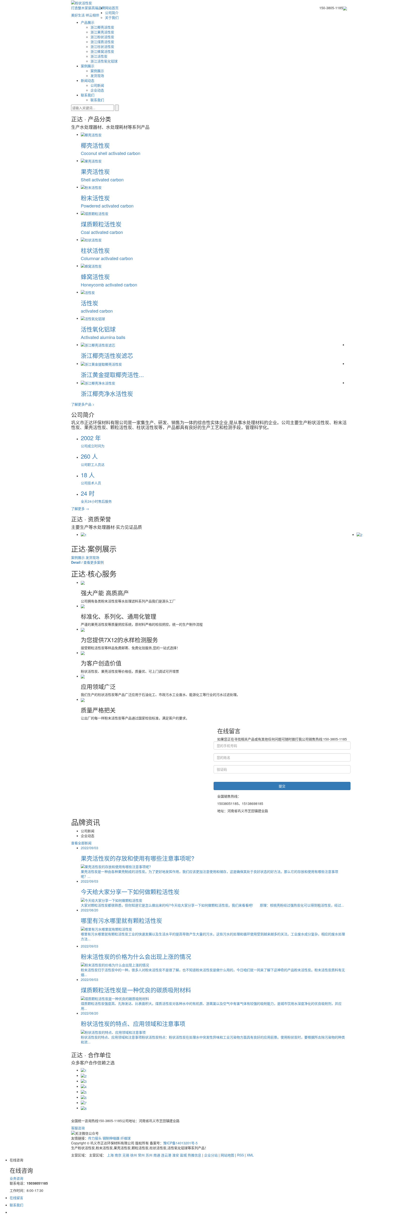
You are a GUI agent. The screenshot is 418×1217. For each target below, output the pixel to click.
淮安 (175, 1155)
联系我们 (87, 94)
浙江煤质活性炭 (102, 41)
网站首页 (112, 7)
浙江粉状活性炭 (102, 36)
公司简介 (112, 12)
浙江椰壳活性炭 (102, 27)
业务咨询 (16, 1178)
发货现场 (97, 75)
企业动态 (97, 90)
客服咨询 (78, 1127)
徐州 (133, 1155)
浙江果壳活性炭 (102, 32)
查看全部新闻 (81, 842)
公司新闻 (97, 85)
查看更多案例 (87, 562)
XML (250, 1155)
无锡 (125, 1155)
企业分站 (211, 1155)
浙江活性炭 (98, 56)
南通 (156, 1155)
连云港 (166, 1155)
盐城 (183, 1155)
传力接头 (95, 1138)
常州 (141, 1155)
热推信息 (194, 1155)
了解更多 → (80, 508)
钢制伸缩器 (111, 1138)
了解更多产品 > (82, 404)
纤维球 (125, 1138)
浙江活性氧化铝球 (104, 61)
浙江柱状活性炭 (102, 46)
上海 (110, 1155)
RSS (240, 1155)
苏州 (149, 1155)
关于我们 (112, 17)
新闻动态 (87, 80)
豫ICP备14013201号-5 (180, 1142)
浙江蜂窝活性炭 (102, 51)
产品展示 (87, 22)
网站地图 (227, 1155)
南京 (118, 1155)
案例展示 (87, 65)
